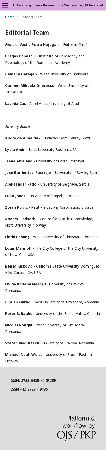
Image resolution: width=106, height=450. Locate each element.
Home (9, 17)
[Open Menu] (5, 5)
